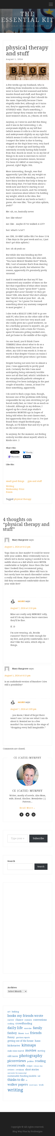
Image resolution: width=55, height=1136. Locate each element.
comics (28, 1020)
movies (30, 1050)
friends (36, 1033)
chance (19, 1020)
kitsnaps (29, 1045)
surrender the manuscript (17, 1073)
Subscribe (38, 838)
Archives (12, 987)
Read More (27, 808)
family (37, 1028)
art (8, 1011)
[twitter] (27, 815)
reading (40, 1061)
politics (30, 1061)
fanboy (12, 1033)
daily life (15, 1028)
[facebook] (21, 815)
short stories (32, 1069)
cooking (10, 1024)
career (10, 1020)
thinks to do (15, 1080)
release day (38, 1066)
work (41, 1085)
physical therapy (22, 499)
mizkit (21, 601)
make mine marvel (15, 1051)
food (27, 1033)
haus (37, 1040)
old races (12, 1056)
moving (41, 1051)
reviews (10, 1070)
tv (26, 1080)
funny (11, 1037)
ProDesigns (36, 1131)
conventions (40, 1019)
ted (39, 1076)
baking (15, 1011)
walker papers (17, 1084)
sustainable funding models (21, 1076)
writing (15, 1089)
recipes (29, 1066)
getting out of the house (20, 1041)
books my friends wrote (25, 1016)
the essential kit (27, 17)
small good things (15, 481)
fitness (21, 1033)
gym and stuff (35, 481)
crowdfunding (23, 1023)
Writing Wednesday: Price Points (15, 489)
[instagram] (33, 815)
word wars (33, 1085)
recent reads (16, 1065)
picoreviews (16, 1061)
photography (30, 1056)
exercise (28, 1028)
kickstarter (13, 1045)
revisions (20, 1070)
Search (11, 861)
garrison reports (23, 1038)
